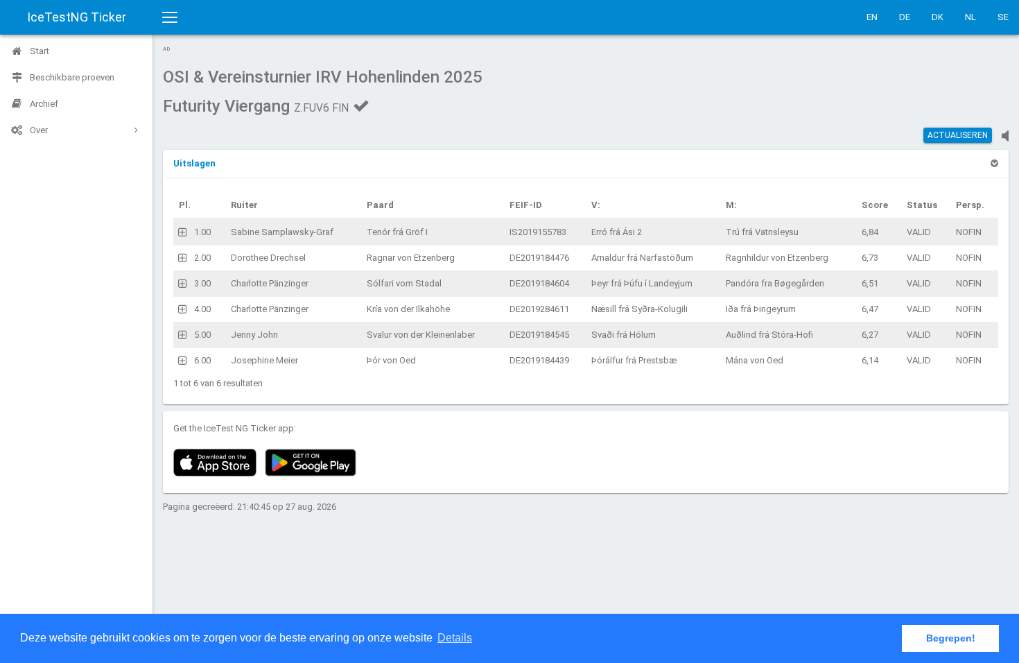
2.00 (202, 257)
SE (1003, 17)
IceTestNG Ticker (76, 17)
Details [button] (454, 638)
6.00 (202, 360)
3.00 (202, 283)
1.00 (202, 232)
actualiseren (957, 135)
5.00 (202, 334)
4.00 (202, 309)
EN (872, 17)
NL (970, 17)
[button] (194, 163)
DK (937, 17)
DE (904, 17)
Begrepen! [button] (950, 638)
